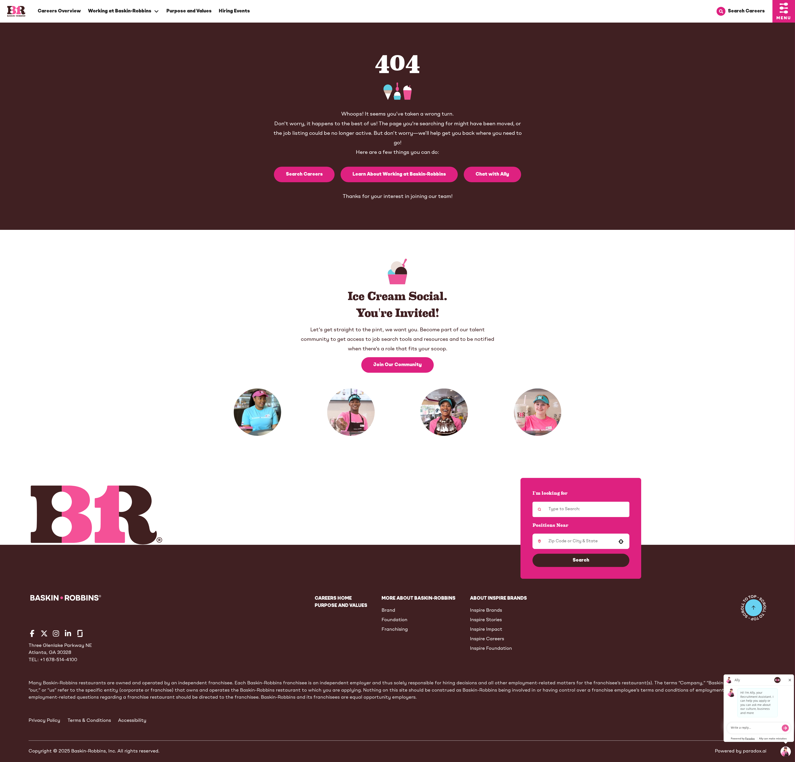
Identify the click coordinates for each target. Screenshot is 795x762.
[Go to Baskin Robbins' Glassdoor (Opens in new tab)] (80, 633)
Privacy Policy (44, 720)
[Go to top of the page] (753, 608)
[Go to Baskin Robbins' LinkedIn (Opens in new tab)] (68, 633)
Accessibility (132, 720)
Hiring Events (234, 11)
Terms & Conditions (89, 720)
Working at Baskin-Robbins (119, 11)
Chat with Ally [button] (492, 174)
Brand (388, 610)
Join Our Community (397, 364)
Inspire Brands (486, 610)
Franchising (395, 629)
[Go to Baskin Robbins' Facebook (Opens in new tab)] (32, 633)
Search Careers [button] (304, 174)
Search (581, 560)
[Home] (16, 11)
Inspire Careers (487, 639)
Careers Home (333, 598)
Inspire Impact (486, 629)
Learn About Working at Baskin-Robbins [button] (399, 174)
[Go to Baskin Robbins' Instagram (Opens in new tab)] (56, 633)
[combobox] (579, 541)
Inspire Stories (486, 619)
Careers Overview (59, 11)
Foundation (394, 619)
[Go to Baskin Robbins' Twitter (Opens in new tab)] (44, 633)
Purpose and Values (189, 11)
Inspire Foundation (491, 648)
